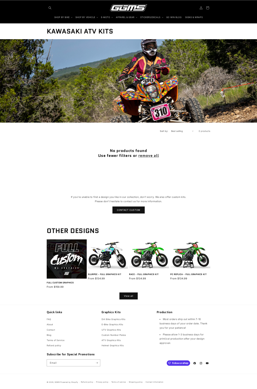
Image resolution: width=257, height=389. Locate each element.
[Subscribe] (97, 362)
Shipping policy (136, 382)
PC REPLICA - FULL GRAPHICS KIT (188, 274)
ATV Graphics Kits (111, 340)
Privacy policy (102, 382)
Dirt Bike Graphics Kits (113, 319)
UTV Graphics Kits (111, 330)
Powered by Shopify (69, 382)
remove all (148, 155)
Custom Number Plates (114, 335)
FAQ (49, 319)
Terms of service (118, 382)
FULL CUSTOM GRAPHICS (60, 282)
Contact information (154, 382)
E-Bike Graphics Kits (112, 324)
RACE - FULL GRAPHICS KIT (144, 274)
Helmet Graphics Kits (113, 345)
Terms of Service (56, 340)
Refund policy (54, 345)
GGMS (57, 382)
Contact (51, 330)
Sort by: (164, 131)
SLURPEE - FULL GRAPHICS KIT (104, 274)
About (50, 324)
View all (128, 296)
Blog (49, 335)
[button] (50, 8)
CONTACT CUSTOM (128, 209)
